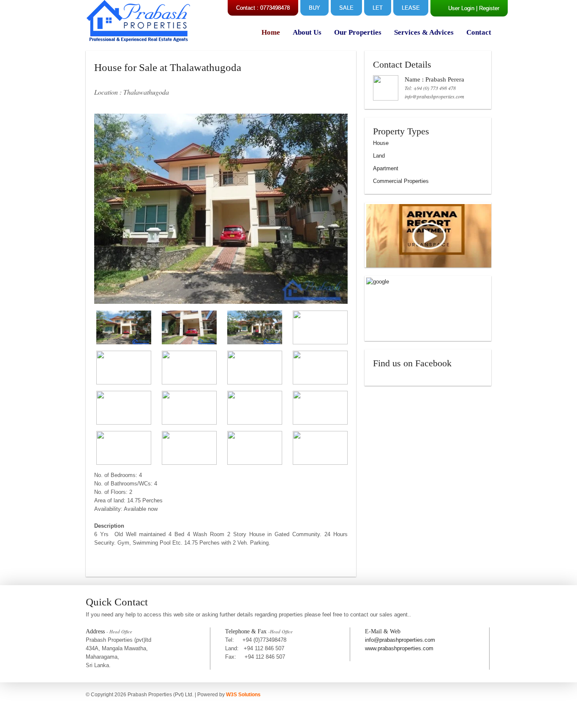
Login (467, 8)
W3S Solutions (243, 695)
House (381, 143)
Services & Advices (424, 32)
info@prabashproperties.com (434, 96)
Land (379, 156)
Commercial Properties (401, 181)
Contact (478, 32)
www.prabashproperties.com (399, 648)
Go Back (110, 566)
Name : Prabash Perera (434, 79)
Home (270, 32)
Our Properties (357, 32)
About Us (307, 32)
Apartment (385, 168)
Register (489, 8)
